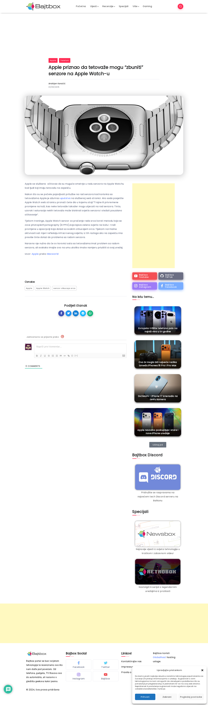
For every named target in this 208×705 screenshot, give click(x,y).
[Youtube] (144, 276)
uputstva (65, 198)
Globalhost (159, 657)
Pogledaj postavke (191, 696)
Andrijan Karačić (57, 83)
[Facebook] (171, 285)
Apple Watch (43, 288)
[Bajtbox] (43, 6)
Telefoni (64, 60)
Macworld (53, 254)
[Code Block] (65, 355)
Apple (53, 60)
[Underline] (45, 355)
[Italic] (41, 355)
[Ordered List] (53, 355)
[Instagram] (144, 285)
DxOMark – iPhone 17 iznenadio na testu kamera (158, 397)
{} (72, 355)
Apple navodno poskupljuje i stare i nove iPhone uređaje (157, 431)
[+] (76, 355)
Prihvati (145, 696)
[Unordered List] (57, 355)
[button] (202, 670)
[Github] (171, 276)
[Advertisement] (104, 34)
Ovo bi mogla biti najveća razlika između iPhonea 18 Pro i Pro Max (158, 364)
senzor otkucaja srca (64, 288)
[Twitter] (105, 665)
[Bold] (37, 355)
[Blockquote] (61, 355)
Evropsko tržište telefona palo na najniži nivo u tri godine (157, 330)
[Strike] (49, 355)
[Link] (69, 355)
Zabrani (167, 696)
